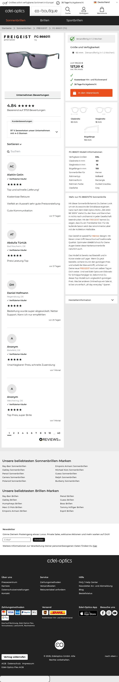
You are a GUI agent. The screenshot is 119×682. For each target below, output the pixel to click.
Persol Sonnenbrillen (13, 473)
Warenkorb (102, 13)
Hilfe (81, 577)
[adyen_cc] (4, 612)
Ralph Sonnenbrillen (66, 477)
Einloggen (83, 13)
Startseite (6, 28)
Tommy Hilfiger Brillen (72, 507)
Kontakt (6, 593)
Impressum (28, 663)
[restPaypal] (26, 612)
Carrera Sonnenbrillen (13, 477)
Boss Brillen (66, 503)
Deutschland (104, 2)
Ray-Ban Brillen (10, 496)
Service (44, 577)
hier (95, 546)
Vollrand (99, 176)
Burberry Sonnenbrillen (67, 481)
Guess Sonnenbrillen (66, 473)
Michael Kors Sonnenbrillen (69, 470)
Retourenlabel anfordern (53, 589)
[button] (15, 11)
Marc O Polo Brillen (12, 507)
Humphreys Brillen (12, 503)
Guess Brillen (67, 500)
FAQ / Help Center (88, 582)
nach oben (111, 656)
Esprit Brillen (67, 511)
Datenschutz (14, 663)
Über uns (7, 577)
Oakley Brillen (9, 500)
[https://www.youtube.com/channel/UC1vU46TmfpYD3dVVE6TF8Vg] (114, 613)
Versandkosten (47, 586)
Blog (81, 589)
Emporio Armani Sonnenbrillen (71, 466)
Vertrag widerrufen (15, 657)
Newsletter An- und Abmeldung (95, 586)
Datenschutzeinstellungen (15, 589)
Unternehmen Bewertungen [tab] (32, 95)
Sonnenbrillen (24, 28)
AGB (4, 663)
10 (50, 433)
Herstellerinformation (80, 300)
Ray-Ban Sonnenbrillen (14, 466)
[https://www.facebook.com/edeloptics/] (103, 613)
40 (58, 433)
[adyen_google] (5, 618)
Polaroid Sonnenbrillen (14, 481)
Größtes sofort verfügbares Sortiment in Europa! (31, 2)
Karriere (6, 586)
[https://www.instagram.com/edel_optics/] (109, 613)
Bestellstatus (85, 593)
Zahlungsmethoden (50, 582)
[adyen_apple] (34, 612)
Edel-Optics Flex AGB (13, 667)
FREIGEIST (42, 28)
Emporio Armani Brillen (14, 511)
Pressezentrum (9, 582)
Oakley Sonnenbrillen (13, 470)
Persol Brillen (67, 496)
